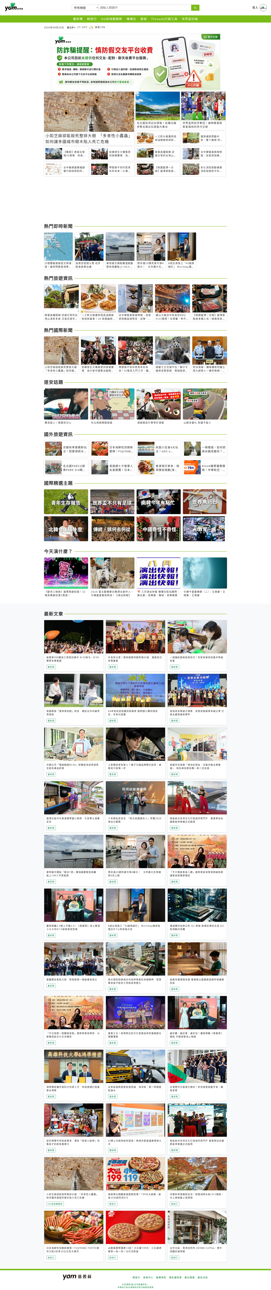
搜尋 (143, 19)
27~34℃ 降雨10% (91, 27)
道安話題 (53, 382)
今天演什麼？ (58, 551)
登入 (255, 7)
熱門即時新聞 (58, 226)
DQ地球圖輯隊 (111, 19)
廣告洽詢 (203, 1277)
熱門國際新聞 (58, 330)
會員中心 (148, 1277)
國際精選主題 (58, 483)
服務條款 (161, 1277)
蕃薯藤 (13, 7)
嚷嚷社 (131, 19)
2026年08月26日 (54, 27)
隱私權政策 (175, 1277)
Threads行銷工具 (164, 19)
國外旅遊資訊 (58, 434)
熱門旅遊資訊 (58, 278)
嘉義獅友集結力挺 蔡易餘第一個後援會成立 (71, 979)
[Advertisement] (128, 200)
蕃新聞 (78, 19)
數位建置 (190, 1277)
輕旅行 (92, 19)
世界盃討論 (190, 19)
